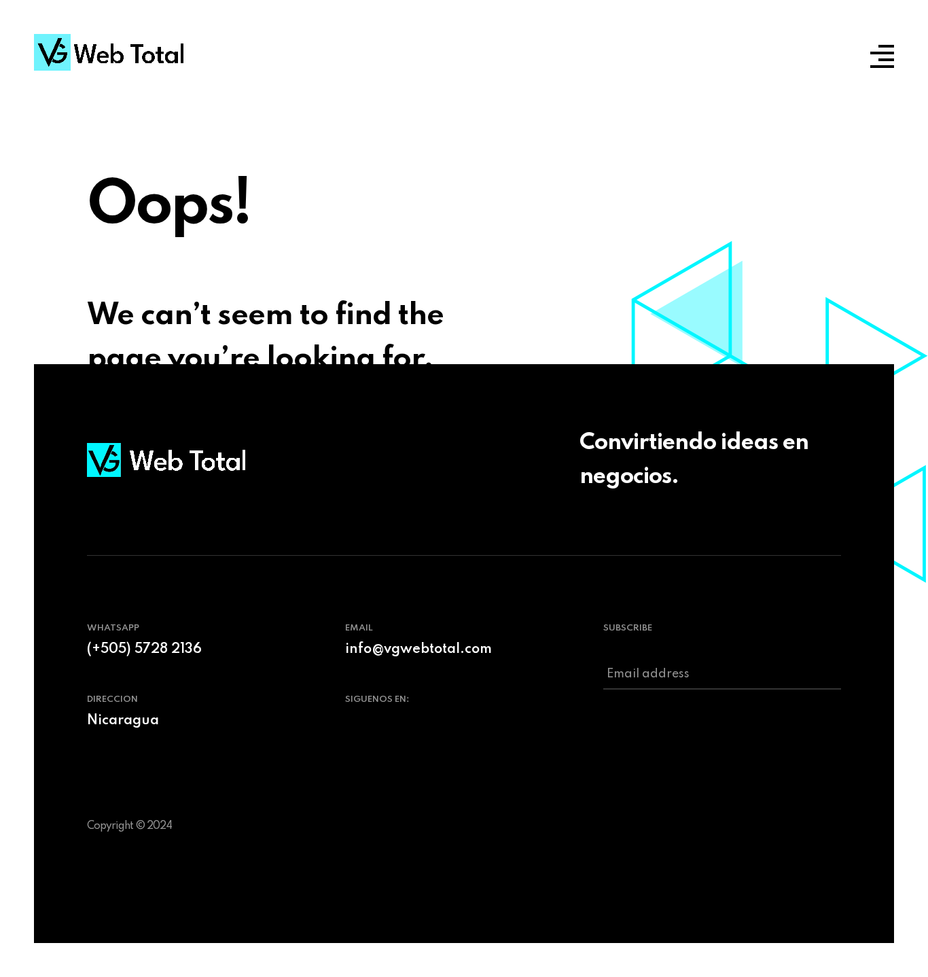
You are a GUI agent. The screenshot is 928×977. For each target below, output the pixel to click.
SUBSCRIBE (627, 628)
